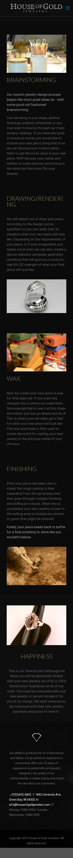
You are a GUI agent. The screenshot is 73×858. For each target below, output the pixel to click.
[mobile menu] (67, 8)
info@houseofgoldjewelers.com (29, 804)
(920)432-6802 (21, 794)
